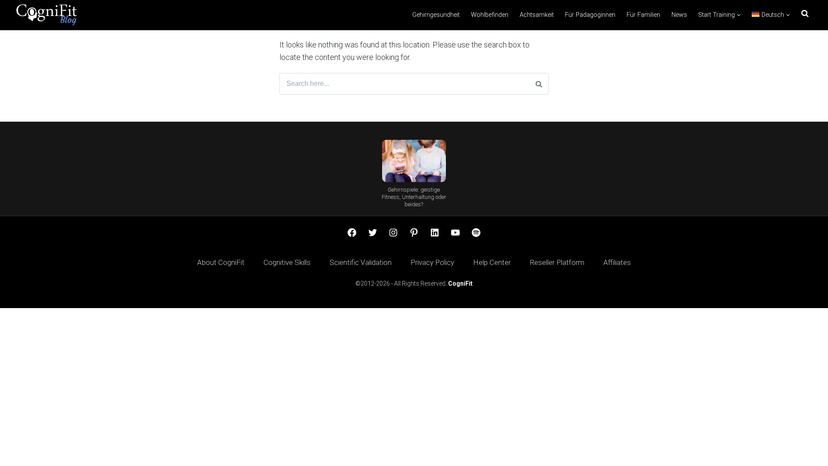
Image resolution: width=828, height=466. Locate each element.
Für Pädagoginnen (590, 15)
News (679, 15)
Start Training (716, 15)
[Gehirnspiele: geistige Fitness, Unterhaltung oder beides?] (414, 161)
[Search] (539, 83)
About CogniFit (221, 262)
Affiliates (617, 262)
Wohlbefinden (489, 15)
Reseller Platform (557, 262)
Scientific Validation (360, 262)
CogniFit (460, 283)
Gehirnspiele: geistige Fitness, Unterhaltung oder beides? (414, 197)
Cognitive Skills (286, 262)
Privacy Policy (432, 262)
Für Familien (643, 15)
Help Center (492, 262)
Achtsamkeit (537, 15)
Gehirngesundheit (436, 15)
